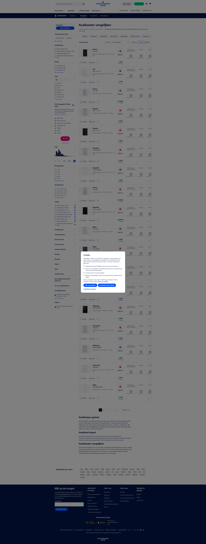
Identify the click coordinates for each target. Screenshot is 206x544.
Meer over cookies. (103, 281)
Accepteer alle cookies (106, 285)
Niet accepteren (90, 285)
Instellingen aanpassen (89, 289)
